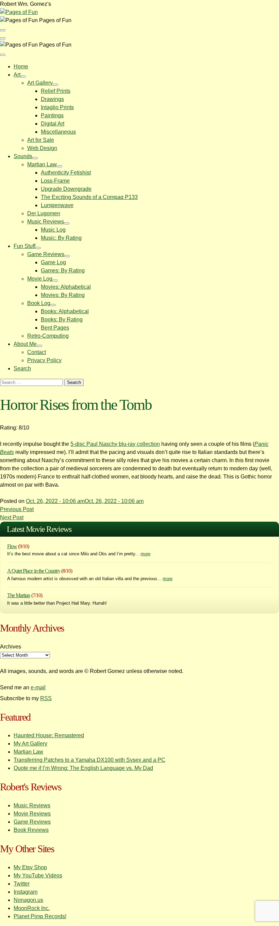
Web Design (42, 148)
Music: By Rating (61, 238)
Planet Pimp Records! (40, 916)
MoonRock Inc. (32, 908)
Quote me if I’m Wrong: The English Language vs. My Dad (83, 768)
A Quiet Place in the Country (33, 571)
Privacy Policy (44, 360)
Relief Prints (55, 91)
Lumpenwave (57, 205)
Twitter (22, 884)
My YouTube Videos (38, 875)
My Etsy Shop (30, 867)
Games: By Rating (63, 270)
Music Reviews (45, 221)
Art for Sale (40, 140)
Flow (12, 546)
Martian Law (42, 164)
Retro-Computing (48, 336)
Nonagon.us (28, 900)
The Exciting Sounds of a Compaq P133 (89, 197)
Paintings (52, 115)
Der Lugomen (43, 213)
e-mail (38, 687)
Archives (10, 647)
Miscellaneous (58, 132)
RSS (46, 698)
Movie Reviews (32, 813)
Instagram (25, 892)
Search (22, 368)
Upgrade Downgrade (66, 189)
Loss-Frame (55, 181)
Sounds (23, 156)
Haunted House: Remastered (49, 735)
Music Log (53, 230)
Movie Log (39, 279)
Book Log (38, 303)
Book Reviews (31, 830)
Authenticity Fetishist (66, 172)
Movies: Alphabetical (66, 287)
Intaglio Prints (57, 107)
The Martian (18, 595)
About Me (25, 344)
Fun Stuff (24, 246)
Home (21, 66)
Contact (36, 352)
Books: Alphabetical (65, 311)
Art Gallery (40, 83)
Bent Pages (55, 328)
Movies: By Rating (63, 295)
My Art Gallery (30, 743)
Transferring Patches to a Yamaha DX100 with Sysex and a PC (89, 760)
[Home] (19, 12)
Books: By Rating (62, 319)
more (145, 553)
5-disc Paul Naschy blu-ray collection (115, 444)
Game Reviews (45, 254)
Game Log (53, 262)
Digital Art (52, 124)
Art (17, 75)
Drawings (52, 99)
